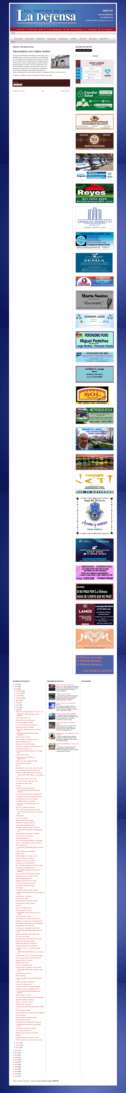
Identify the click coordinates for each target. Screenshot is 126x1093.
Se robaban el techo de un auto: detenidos (27, 890)
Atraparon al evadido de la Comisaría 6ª (26, 943)
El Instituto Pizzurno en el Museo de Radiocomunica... (25, 758)
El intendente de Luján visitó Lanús (25, 925)
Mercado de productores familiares (25, 727)
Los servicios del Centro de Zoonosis (26, 883)
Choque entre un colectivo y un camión (26, 778)
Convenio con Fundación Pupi (24, 965)
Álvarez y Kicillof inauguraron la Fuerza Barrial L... (29, 843)
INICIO (13, 33)
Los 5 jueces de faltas (21, 818)
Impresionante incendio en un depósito (26, 1028)
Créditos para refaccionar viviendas (25, 941)
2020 (16, 1057)
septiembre (19, 698)
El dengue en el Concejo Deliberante (25, 863)
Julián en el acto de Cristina (23, 737)
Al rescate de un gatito (22, 898)
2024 (16, 689)
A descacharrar (20, 815)
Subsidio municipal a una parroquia (25, 982)
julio (17, 702)
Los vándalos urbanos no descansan (25, 801)
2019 (16, 1059)
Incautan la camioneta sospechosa (25, 788)
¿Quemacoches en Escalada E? (24, 836)
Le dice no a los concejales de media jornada (28, 928)
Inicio (42, 91)
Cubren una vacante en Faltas (24, 910)
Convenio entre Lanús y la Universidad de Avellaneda (30, 1012)
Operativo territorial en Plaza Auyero (25, 744)
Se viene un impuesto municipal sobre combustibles (30, 997)
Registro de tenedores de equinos (25, 999)
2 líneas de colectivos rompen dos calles (27, 781)
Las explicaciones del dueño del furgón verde (28, 770)
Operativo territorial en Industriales (25, 820)
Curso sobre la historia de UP (23, 1030)
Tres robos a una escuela (22, 936)
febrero (18, 1045)
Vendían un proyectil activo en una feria (26, 880)
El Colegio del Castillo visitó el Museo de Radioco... (29, 796)
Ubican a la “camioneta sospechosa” (25, 807)
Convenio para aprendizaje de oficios (25, 825)
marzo (18, 1043)
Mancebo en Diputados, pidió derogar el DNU (28, 934)
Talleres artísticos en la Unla (23, 995)
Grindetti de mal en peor (22, 962)
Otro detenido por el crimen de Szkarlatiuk (27, 799)
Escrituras (18, 785)
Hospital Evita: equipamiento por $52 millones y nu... (30, 746)
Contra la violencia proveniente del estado (27, 901)
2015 (16, 1069)
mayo (17, 707)
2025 (16, 686)
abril (17, 709)
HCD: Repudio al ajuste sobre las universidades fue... (30, 923)
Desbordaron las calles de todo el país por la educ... (30, 768)
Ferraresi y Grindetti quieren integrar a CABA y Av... (29, 772)
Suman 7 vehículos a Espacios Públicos (26, 1017)
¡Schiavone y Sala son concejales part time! (27, 989)
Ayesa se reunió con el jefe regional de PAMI (28, 873)
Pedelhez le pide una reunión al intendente (27, 1033)
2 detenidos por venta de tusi (23, 973)
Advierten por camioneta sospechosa (26, 822)
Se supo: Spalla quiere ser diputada (25, 851)
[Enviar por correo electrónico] (14, 85)
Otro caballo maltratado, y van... (24, 748)
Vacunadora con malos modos (24, 783)
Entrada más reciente (19, 91)
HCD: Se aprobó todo (21, 845)
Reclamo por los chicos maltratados (25, 720)
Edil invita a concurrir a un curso (24, 1002)
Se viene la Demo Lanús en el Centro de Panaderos (29, 955)
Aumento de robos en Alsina (23, 916)
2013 (16, 1073)
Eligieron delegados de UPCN (23, 878)
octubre (18, 695)
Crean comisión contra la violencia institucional (28, 958)
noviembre (19, 693)
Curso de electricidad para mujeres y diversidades (29, 840)
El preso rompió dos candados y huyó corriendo (28, 967)
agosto (18, 700)
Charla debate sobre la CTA (23, 718)
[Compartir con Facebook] (19, 85)
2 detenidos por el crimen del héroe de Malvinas (28, 1022)
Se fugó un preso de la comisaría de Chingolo (28, 986)
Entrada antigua (65, 91)
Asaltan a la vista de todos (63, 694)
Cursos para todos (20, 1015)
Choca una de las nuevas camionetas (66, 713)
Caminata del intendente (22, 838)
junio (17, 705)
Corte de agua (19, 887)
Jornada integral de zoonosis (23, 763)
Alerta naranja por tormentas (23, 1019)
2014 (16, 1071)
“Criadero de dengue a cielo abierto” (25, 858)
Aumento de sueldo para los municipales (26, 946)
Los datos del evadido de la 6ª (24, 984)
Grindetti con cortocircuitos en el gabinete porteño (29, 921)
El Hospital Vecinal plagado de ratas (25, 867)
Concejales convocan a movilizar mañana (27, 876)
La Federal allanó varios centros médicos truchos (29, 1040)
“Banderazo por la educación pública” (25, 860)
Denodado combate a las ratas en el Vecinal (27, 827)
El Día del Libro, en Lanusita (23, 896)
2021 (16, 1055)
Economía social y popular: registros (25, 903)
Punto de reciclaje (20, 975)
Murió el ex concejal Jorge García (65, 685)
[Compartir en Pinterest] (21, 85)
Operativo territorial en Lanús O (24, 960)
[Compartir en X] (18, 85)
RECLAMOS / (21, 82)
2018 (16, 1062)
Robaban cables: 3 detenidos (23, 1004)
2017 (16, 1064)
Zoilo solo (18, 765)
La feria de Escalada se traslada (24, 722)
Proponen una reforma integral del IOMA (26, 761)
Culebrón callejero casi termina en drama (26, 856)
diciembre (19, 691)
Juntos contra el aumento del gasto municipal (28, 809)
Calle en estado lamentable (23, 1010)
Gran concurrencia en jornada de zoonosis (27, 739)
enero (17, 1047)
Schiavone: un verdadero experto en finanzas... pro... (30, 711)
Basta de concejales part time (24, 908)
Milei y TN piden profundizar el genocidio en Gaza (29, 865)
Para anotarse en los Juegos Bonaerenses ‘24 (28, 918)
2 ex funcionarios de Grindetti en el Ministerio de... (29, 794)
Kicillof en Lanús (20, 853)
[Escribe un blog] (16, 85)
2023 (16, 1050)
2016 (16, 1066)
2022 (16, 1052)
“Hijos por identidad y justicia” (23, 741)
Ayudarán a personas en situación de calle (27, 1037)
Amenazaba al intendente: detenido (25, 885)
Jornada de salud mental (22, 755)
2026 (16, 684)
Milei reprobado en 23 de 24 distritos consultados (29, 939)
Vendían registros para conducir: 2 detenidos (27, 833)
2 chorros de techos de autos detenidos (26, 725)
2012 (16, 1076)
